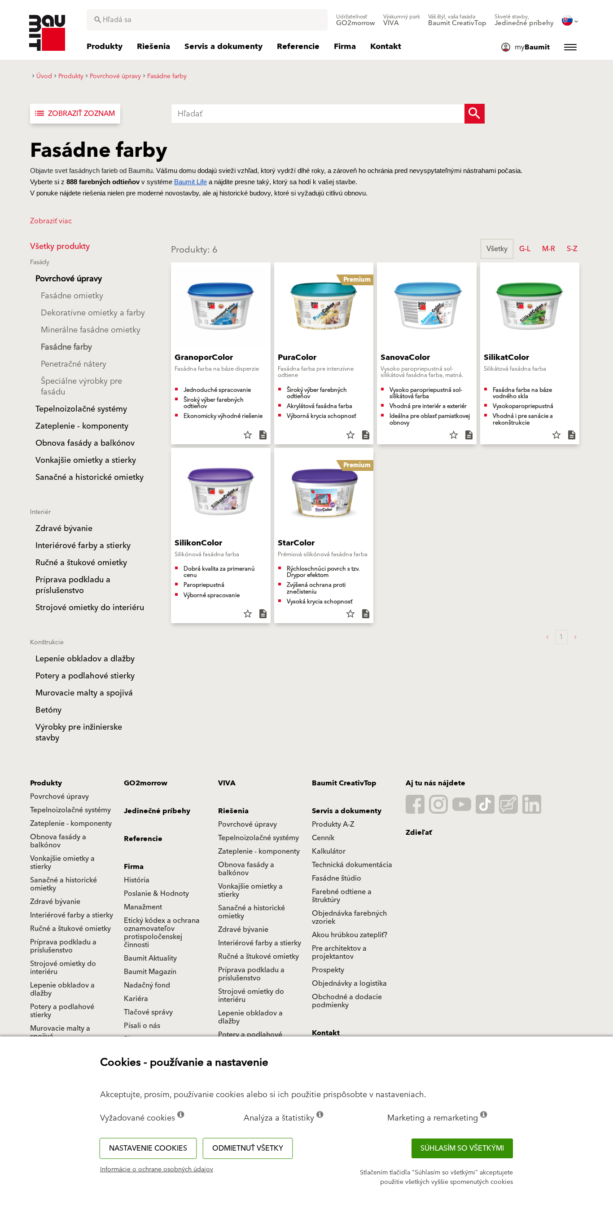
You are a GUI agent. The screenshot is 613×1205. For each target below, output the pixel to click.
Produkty (46, 783)
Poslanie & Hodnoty (156, 893)
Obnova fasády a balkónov (58, 841)
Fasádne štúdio (336, 878)
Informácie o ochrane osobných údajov (156, 1169)
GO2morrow (145, 783)
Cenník (323, 838)
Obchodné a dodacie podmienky (347, 1001)
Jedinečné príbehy (157, 811)
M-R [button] (548, 249)
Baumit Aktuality (150, 958)
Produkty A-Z (333, 824)
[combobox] (207, 20)
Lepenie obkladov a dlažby (62, 989)
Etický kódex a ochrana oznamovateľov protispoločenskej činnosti (162, 932)
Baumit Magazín (150, 972)
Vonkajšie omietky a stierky (62, 862)
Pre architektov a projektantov (339, 952)
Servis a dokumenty (346, 811)
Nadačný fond (147, 985)
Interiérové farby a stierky (71, 915)
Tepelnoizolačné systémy (70, 810)
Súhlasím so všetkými (462, 1148)
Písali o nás (142, 1025)
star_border (247, 435)
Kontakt (326, 1033)
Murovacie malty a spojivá (60, 1032)
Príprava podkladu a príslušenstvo (63, 946)
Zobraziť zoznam (74, 113)
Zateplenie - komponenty (71, 823)
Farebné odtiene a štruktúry (342, 896)
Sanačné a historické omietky (63, 884)
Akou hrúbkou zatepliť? (349, 935)
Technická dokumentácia (352, 865)
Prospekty (328, 970)
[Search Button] (474, 114)
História (136, 880)
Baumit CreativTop (344, 783)
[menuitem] (355, 20)
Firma (134, 866)
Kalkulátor (329, 851)
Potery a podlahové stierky (62, 1011)
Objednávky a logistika (349, 983)
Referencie (143, 839)
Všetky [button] (497, 249)
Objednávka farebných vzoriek (349, 917)
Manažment (143, 907)
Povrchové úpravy (59, 796)
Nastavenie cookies (148, 1148)
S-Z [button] (572, 249)
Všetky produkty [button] (60, 246)
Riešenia (233, 811)
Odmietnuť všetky (247, 1148)
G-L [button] (524, 249)
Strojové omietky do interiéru (63, 967)
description (263, 435)
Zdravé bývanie (55, 901)
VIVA (227, 783)
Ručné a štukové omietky (70, 928)
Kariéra (136, 998)
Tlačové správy (148, 1012)
